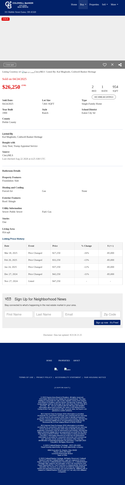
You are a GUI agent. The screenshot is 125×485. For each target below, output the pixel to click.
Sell (105, 6)
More (115, 6)
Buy (84, 6)
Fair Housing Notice (95, 377)
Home (74, 4)
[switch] (105, 65)
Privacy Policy (44, 377)
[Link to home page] (20, 4)
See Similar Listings (103, 97)
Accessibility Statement (68, 377)
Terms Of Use (26, 377)
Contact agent (10, 65)
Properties (94, 4)
